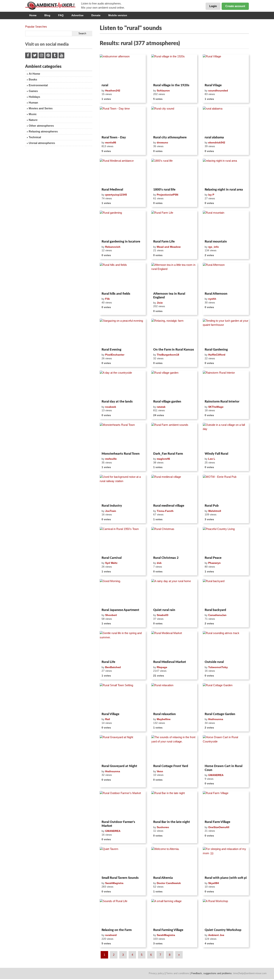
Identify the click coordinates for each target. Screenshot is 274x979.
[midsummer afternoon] (123, 68)
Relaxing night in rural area (224, 189)
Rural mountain (216, 241)
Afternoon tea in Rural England (169, 295)
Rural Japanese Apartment (120, 610)
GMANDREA (215, 775)
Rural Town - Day (114, 137)
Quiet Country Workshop (223, 930)
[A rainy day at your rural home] (174, 593)
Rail (107, 719)
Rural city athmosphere (170, 137)
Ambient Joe (216, 935)
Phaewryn (214, 562)
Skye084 (213, 883)
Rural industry (112, 505)
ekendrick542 (216, 142)
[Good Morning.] (123, 593)
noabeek (110, 406)
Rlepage (162, 667)
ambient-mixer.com (53, 5)
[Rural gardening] (123, 224)
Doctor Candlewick (169, 883)
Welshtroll (214, 510)
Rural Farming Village (168, 930)
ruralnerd (111, 935)
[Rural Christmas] (174, 541)
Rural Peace (213, 557)
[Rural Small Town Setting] (123, 697)
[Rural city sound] (174, 120)
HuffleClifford (216, 354)
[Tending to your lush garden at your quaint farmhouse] (226, 332)
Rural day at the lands (117, 401)
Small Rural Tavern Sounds (120, 877)
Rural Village (110, 714)
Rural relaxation (164, 714)
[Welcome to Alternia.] (174, 861)
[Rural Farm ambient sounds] (174, 436)
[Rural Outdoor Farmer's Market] (123, 805)
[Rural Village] (226, 68)
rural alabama (214, 137)
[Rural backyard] (226, 593)
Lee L (211, 458)
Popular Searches (36, 26)
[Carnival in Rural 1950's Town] (123, 541)
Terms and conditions (177, 973)
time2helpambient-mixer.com (250, 973)
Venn (160, 771)
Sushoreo (163, 827)
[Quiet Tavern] (123, 861)
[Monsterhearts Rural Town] (123, 436)
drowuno (162, 142)
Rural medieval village (168, 505)
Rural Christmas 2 (166, 557)
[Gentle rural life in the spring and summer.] (123, 645)
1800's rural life (164, 189)
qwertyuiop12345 (116, 194)
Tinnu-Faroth (165, 510)
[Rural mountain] (226, 224)
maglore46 (163, 458)
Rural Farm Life (164, 241)
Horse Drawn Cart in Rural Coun (223, 767)
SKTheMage (215, 406)
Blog (47, 15)
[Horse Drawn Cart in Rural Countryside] (226, 749)
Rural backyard (215, 610)
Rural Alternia (163, 877)
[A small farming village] (174, 913)
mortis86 (110, 142)
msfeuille (111, 458)
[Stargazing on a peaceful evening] (123, 332)
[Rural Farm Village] (226, 805)
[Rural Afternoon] (226, 276)
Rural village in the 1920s (171, 85)
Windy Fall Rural (216, 453)
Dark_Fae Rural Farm (168, 453)
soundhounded (218, 90)
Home (33, 15)
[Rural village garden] (174, 384)
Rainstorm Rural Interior (222, 401)
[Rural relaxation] (174, 697)
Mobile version (117, 15)
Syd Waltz (111, 562)
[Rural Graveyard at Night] (123, 749)
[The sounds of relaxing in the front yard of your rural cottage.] (174, 749)
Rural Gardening (216, 349)
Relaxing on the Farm (117, 930)
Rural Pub (212, 505)
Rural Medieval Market (169, 661)
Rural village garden (167, 401)
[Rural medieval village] (174, 488)
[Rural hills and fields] (123, 276)
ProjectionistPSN (167, 194)
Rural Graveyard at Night (119, 766)
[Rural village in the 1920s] (174, 68)
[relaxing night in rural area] (226, 172)
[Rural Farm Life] (174, 224)
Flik (107, 298)
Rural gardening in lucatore (121, 241)
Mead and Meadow (169, 246)
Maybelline (164, 719)
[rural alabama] (226, 120)
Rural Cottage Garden (220, 714)
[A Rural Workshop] (226, 913)
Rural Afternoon (216, 293)
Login (213, 6)
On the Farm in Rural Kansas (173, 349)
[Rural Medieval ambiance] (123, 172)
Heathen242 (112, 90)
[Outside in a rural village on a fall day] (226, 436)
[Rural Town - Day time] (123, 120)
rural (105, 85)
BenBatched (113, 667)
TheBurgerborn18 (168, 354)
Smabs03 (162, 615)
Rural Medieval (112, 189)
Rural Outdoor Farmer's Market (118, 823)
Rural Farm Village (217, 821)
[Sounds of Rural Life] (123, 913)
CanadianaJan (217, 615)
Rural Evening (111, 349)
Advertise (77, 15)
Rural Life (108, 661)
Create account (235, 6)
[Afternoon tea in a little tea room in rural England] (174, 276)
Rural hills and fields (116, 293)
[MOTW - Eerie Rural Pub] (226, 488)
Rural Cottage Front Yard (170, 766)
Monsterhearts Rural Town (121, 453)
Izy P (211, 194)
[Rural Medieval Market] (174, 645)
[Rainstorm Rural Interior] (226, 384)
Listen (108, 77)
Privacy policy (156, 973)
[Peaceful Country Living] (226, 541)
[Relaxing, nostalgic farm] (174, 332)
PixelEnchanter (114, 354)
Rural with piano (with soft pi (226, 877)
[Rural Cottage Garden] (226, 697)
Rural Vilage (213, 85)
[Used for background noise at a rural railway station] (123, 488)
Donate (95, 15)
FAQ (61, 15)
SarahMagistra (114, 883)
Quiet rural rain (164, 610)
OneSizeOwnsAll (218, 827)
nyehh (212, 298)
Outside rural (214, 661)
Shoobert (111, 615)
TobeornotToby (218, 667)
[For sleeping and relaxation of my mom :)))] (226, 861)
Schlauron (163, 90)
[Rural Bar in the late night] (174, 805)
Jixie (160, 302)
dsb (159, 562)
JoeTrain (110, 510)
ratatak (161, 406)
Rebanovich (112, 246)
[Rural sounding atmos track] (226, 645)
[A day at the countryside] (123, 384)
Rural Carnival (112, 557)
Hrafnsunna (215, 719)
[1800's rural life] (174, 172)
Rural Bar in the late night (171, 821)
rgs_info (213, 246)
